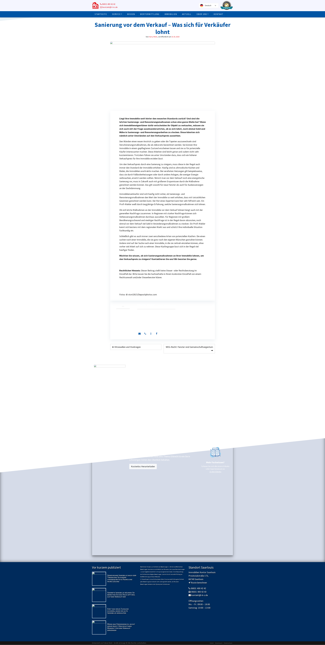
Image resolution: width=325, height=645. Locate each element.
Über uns (202, 14)
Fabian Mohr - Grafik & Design (114, 643)
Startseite (101, 14)
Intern (212, 643)
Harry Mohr (153, 37)
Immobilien (170, 14)
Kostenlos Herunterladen (143, 466)
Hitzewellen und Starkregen (127, 346)
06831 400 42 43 (198, 591)
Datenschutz (228, 643)
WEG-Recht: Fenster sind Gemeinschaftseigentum (189, 346)
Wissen (131, 14)
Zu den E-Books (215, 472)
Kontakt (218, 14)
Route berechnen (199, 582)
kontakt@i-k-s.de (110, 7)
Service (116, 14)
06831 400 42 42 (108, 4)
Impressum (219, 643)
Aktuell (186, 14)
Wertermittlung (149, 14)
